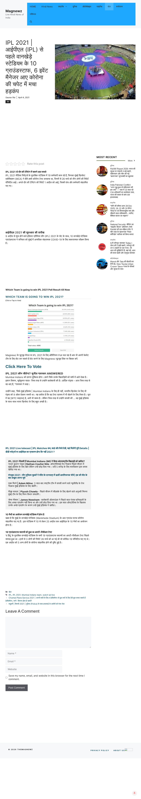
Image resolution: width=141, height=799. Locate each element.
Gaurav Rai (10, 97)
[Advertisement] (48, 141)
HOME (33, 6)
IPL (10, 595)
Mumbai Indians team (32, 595)
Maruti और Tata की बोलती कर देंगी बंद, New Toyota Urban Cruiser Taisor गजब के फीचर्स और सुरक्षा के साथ (122, 265)
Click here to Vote (23, 366)
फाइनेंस (99, 6)
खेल (109, 6)
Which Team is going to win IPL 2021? (34, 296)
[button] (31, 21)
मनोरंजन (119, 6)
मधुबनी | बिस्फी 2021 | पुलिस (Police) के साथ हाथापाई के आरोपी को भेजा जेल (36, 604)
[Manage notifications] (134, 793)
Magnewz (14, 11)
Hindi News (47, 6)
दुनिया (75, 6)
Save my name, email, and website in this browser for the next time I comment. (47, 677)
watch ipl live (49, 595)
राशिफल (33, 14)
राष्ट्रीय (61, 6)
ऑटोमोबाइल (86, 6)
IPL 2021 (17, 595)
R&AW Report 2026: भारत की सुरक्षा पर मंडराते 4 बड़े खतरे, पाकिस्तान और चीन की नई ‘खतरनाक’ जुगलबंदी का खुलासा (122, 172)
